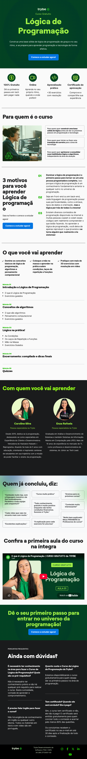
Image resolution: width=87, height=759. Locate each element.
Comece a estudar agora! (43, 57)
